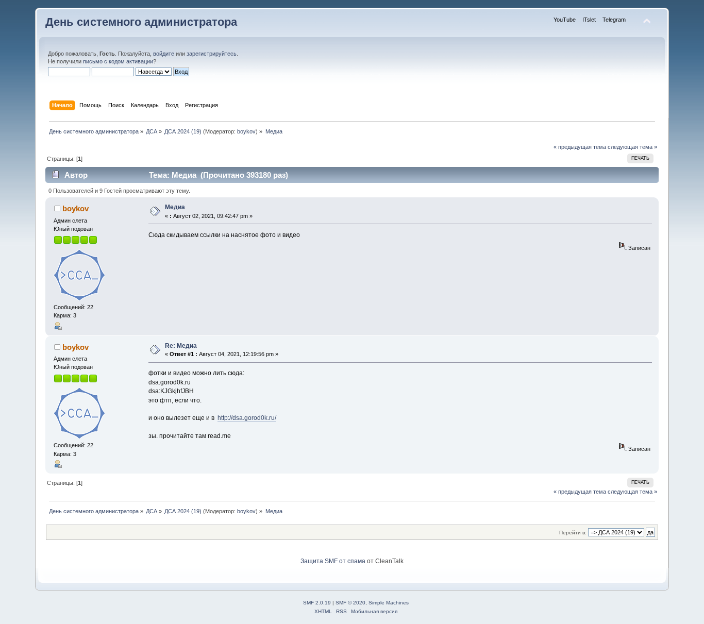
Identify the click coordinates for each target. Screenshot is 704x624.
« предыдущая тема (580, 147)
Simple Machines (388, 602)
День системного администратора (141, 21)
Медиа (175, 207)
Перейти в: (572, 532)
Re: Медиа (181, 345)
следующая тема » (632, 147)
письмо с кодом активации (118, 61)
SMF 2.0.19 (317, 602)
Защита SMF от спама (332, 561)
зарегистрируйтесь (212, 53)
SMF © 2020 (350, 602)
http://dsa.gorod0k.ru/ (246, 417)
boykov (246, 131)
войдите (163, 53)
